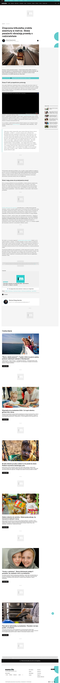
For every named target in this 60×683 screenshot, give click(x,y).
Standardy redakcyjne (40, 676)
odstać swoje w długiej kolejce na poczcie (27, 115)
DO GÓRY (52, 669)
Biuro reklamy (31, 669)
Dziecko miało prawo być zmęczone (9, 207)
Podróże (40, 3)
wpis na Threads (16, 124)
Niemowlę (12, 3)
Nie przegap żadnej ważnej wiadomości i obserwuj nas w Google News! (21, 288)
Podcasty (33, 3)
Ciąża (9, 3)
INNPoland (11, 0)
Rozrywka (26, 0)
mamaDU (2, 0)
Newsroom (39, 671)
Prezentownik (29, 3)
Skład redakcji (31, 673)
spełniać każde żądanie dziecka (24, 240)
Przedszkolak (21, 3)
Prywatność (39, 673)
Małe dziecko (16, 3)
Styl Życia (37, 3)
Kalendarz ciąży (45, 3)
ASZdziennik (16, 0)
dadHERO (21, 0)
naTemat (6, 0)
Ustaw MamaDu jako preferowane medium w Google (21, 78)
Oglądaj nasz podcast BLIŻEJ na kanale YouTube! (31, 113)
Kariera (30, 671)
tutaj (13, 658)
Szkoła (25, 3)
